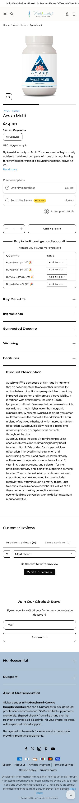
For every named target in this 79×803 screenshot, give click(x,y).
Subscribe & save (28, 200)
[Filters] (7, 554)
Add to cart (57, 262)
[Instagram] (39, 749)
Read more (10, 169)
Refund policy (27, 770)
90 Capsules (12, 136)
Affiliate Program (39, 764)
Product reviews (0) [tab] (21, 542)
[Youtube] (53, 749)
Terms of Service (63, 764)
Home (6, 25)
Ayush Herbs (19, 25)
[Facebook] (26, 749)
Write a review (39, 572)
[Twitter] (32, 748)
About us (20, 764)
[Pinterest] (46, 749)
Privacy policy (48, 770)
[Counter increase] (21, 228)
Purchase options (14, 180)
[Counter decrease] (6, 228)
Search (6, 764)
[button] (5, 14)
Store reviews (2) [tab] (58, 542)
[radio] (7, 187)
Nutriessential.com (13, 780)
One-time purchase (23, 188)
